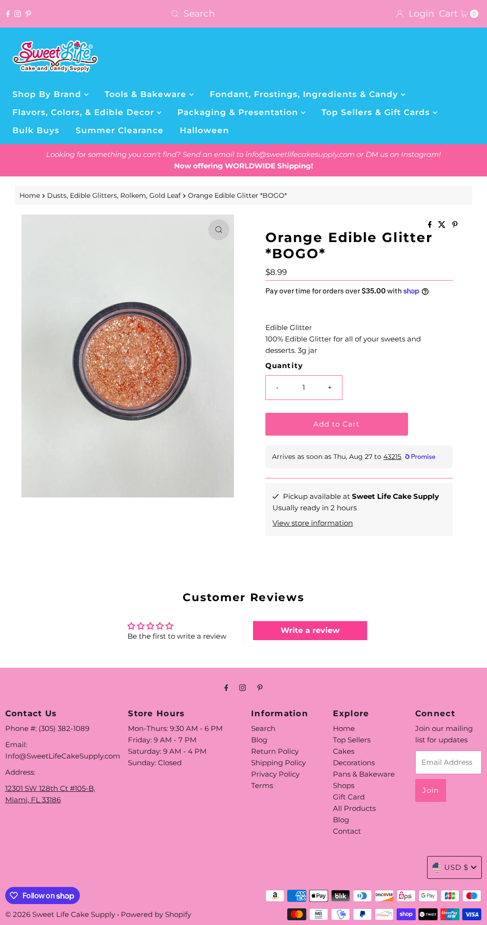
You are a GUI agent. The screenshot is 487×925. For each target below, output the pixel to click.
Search (263, 728)
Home (29, 195)
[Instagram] (17, 13)
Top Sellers (351, 739)
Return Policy (275, 751)
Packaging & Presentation (239, 112)
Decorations (354, 762)
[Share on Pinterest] (455, 225)
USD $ (456, 867)
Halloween (204, 130)
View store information (313, 522)
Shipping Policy (278, 762)
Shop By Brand (48, 94)
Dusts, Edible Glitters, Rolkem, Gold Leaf (114, 195)
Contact (347, 831)
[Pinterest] (28, 13)
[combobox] (243, 13)
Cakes (343, 751)
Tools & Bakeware (147, 94)
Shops (343, 785)
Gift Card (349, 796)
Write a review (310, 630)
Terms (262, 785)
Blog (259, 739)
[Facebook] (8, 13)
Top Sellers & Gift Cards (377, 112)
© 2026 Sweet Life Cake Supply (60, 914)
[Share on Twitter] (443, 225)
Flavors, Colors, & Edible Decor (84, 112)
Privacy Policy (275, 774)
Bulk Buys (35, 130)
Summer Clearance (120, 130)
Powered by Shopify (156, 914)
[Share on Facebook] (431, 225)
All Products (354, 808)
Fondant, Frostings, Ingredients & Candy (305, 94)
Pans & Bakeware (364, 774)
